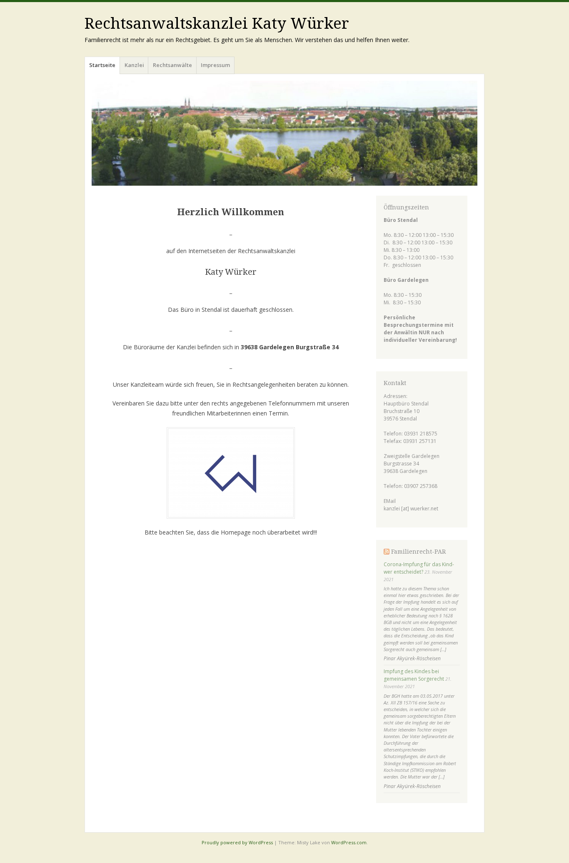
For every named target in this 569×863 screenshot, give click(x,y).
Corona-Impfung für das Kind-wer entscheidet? (419, 568)
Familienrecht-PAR (418, 551)
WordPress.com (349, 842)
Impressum (215, 65)
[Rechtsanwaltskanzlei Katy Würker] (284, 133)
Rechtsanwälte (172, 65)
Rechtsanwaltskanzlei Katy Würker (217, 23)
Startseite (102, 65)
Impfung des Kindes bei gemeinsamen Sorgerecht (414, 675)
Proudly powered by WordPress (237, 842)
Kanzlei (134, 65)
